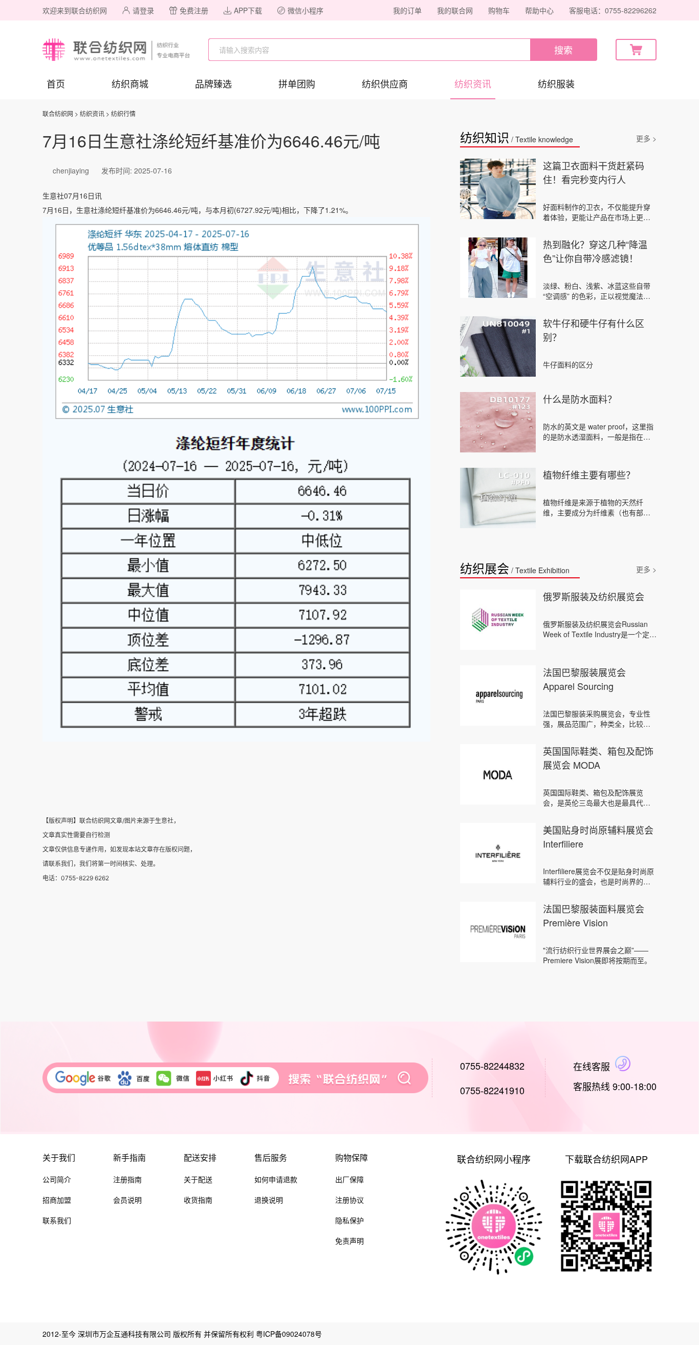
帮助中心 (539, 10)
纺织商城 (130, 83)
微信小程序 (305, 10)
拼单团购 (296, 83)
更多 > (646, 138)
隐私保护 (349, 1220)
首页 (56, 83)
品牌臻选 (213, 83)
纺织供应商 (385, 83)
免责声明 (349, 1240)
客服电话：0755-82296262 (613, 10)
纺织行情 (123, 113)
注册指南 (127, 1179)
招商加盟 (56, 1200)
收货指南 (198, 1200)
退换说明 (268, 1200)
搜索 (563, 49)
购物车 (499, 10)
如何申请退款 (275, 1179)
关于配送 (198, 1179)
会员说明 (127, 1200)
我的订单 (407, 10)
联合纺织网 (57, 113)
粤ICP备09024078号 (289, 1334)
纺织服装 (556, 83)
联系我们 (56, 1220)
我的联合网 (455, 10)
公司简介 (56, 1179)
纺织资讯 (472, 83)
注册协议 (349, 1200)
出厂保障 (349, 1179)
